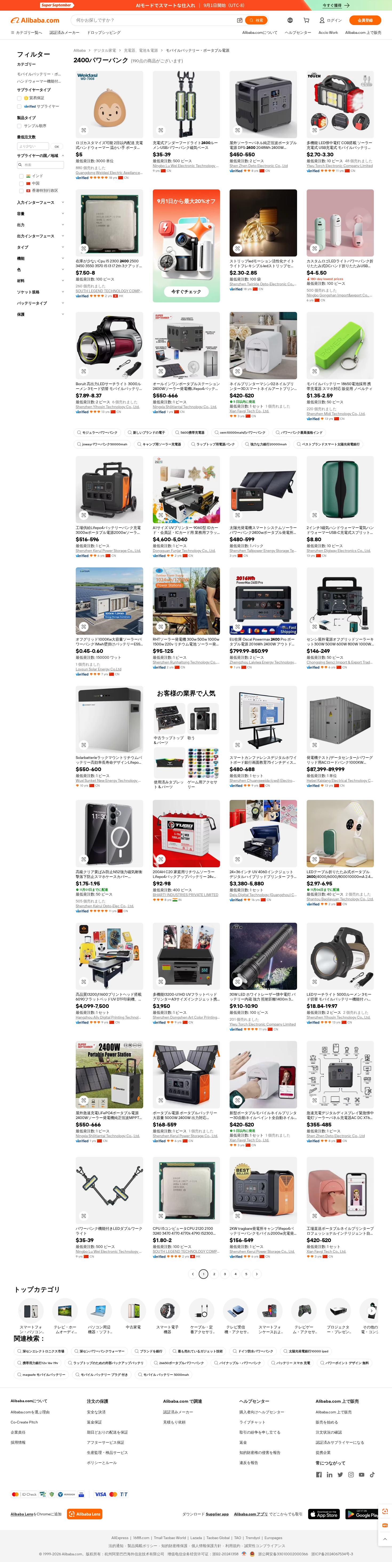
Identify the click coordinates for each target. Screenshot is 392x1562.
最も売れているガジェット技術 (200, 1351)
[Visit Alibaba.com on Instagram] (351, 1474)
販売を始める (327, 1422)
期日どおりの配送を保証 (107, 1432)
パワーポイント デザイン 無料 (347, 1363)
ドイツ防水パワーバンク (255, 1351)
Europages (273, 1538)
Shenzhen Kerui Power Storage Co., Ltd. (108, 550)
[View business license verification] (244, 1554)
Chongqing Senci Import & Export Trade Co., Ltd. (340, 662)
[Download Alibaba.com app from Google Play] (363, 1514)
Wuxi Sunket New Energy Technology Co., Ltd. (109, 780)
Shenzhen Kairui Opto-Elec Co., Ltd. (105, 906)
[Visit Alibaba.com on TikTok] (372, 1474)
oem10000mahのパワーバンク (243, 432)
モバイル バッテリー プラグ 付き (104, 1375)
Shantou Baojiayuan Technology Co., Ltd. (340, 899)
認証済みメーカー (178, 1412)
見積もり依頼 (174, 1422)
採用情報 (18, 1442)
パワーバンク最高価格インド (302, 432)
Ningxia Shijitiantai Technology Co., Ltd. (185, 407)
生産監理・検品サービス (107, 1452)
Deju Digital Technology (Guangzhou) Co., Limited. (263, 895)
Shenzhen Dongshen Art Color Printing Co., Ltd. (186, 1017)
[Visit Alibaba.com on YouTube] (361, 1474)
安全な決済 (96, 1412)
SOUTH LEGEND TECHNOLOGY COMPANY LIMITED (109, 291)
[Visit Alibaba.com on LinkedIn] (329, 1474)
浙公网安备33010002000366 (283, 1554)
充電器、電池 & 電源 (141, 50)
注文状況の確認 (329, 1432)
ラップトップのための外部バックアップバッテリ (108, 1363)
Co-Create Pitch (24, 1422)
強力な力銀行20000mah (268, 444)
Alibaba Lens (22, 1514)
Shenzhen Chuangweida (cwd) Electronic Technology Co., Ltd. (263, 780)
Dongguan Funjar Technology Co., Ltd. (184, 550)
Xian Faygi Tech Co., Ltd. (249, 411)
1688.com (141, 1538)
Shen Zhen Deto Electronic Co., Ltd (259, 166)
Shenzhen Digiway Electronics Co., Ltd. (339, 550)
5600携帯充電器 (193, 432)
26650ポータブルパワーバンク (181, 1363)
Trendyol (253, 1538)
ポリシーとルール (102, 1463)
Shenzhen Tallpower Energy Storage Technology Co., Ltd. (263, 550)
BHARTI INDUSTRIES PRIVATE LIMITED (185, 895)
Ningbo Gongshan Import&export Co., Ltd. (340, 295)
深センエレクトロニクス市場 (43, 1351)
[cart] (307, 21)
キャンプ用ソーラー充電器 (162, 444)
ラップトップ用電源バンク (216, 444)
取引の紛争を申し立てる (260, 1432)
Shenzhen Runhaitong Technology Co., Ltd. (186, 662)
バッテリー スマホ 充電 (293, 1363)
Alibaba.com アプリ (251, 1514)
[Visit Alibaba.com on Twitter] (340, 1474)
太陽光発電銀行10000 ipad (308, 1351)
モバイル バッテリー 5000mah (166, 1375)
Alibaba (80, 50)
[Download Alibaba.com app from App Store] (324, 1514)
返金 (243, 1442)
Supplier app (217, 1514)
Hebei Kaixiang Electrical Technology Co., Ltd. (340, 780)
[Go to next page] (257, 1274)
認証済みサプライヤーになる (340, 1442)
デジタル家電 (105, 50)
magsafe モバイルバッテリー (44, 1375)
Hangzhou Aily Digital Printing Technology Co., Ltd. (109, 1017)
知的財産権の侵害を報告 (260, 1452)
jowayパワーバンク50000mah (104, 444)
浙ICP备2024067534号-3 (332, 1554)
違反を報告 (248, 1463)
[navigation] (40, 663)
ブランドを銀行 (151, 1351)
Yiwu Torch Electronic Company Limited (340, 166)
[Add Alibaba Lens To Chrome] (84, 1514)
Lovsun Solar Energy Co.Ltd (98, 669)
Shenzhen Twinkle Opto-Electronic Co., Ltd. (263, 284)
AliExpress (120, 1538)
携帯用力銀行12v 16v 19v (40, 1363)
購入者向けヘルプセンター (261, 1412)
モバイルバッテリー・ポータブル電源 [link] (197, 50)
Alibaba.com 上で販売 (334, 1412)
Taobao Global (218, 1538)
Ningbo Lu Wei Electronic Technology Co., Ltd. (186, 166)
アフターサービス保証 (105, 1442)
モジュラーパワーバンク (100, 432)
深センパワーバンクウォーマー (102, 1351)
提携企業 (323, 1452)
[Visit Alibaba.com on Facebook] (319, 1474)
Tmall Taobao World (170, 1538)
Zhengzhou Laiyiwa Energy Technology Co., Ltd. (263, 662)
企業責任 (18, 1432)
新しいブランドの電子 (149, 432)
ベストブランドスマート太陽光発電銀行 (331, 444)
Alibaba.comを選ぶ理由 (30, 1412)
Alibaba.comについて (29, 1401)
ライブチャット (252, 1422)
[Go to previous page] (193, 1274)
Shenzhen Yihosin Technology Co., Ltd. (107, 407)
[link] (385, 1511)
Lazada (196, 1538)
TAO (237, 1538)
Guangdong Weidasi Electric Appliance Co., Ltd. (109, 172)
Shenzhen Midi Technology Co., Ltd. (336, 414)
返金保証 (94, 1422)
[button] (240, 20)
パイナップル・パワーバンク (240, 1363)
